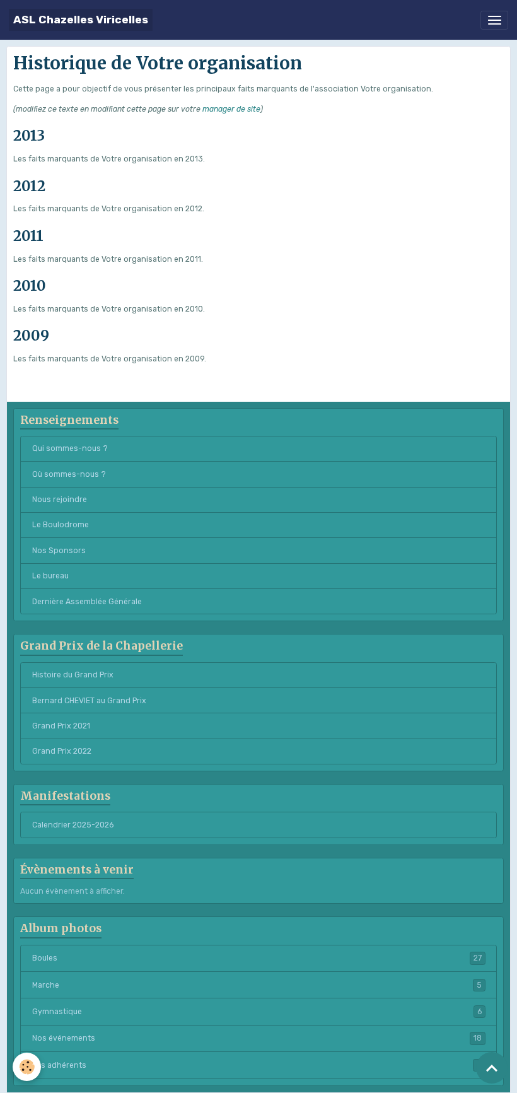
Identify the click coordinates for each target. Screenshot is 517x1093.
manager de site (231, 109)
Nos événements (257, 1038)
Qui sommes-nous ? (70, 448)
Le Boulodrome (60, 524)
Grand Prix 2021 (61, 726)
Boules (257, 958)
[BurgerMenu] (494, 20)
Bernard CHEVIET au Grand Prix (89, 700)
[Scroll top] (492, 1068)
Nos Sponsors (59, 550)
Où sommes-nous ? (69, 474)
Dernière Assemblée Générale (87, 601)
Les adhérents (257, 1065)
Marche (257, 985)
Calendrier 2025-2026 (72, 825)
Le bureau (50, 575)
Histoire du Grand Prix (72, 674)
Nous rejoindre (59, 499)
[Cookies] (27, 1067)
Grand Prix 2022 (61, 751)
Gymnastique (257, 1011)
